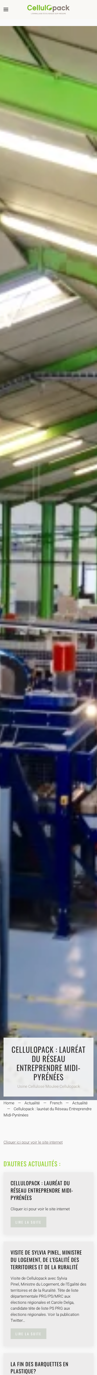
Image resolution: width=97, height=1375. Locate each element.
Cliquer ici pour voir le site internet (33, 1142)
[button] (6, 9)
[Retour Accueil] (48, 9)
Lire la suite (28, 1222)
